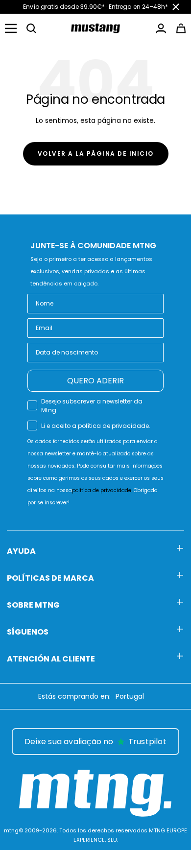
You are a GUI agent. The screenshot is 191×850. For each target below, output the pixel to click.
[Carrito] (181, 28)
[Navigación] (11, 28)
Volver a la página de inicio (96, 153)
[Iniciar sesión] (161, 28)
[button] (31, 28)
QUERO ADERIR (95, 380)
